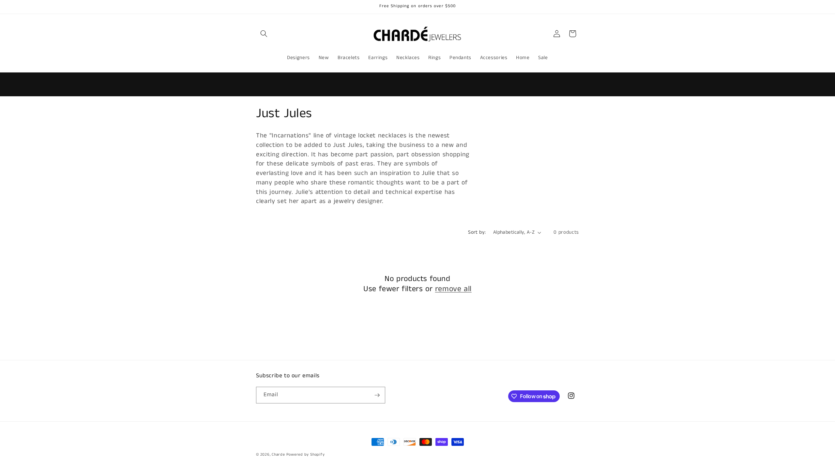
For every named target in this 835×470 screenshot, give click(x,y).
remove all (453, 289)
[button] (264, 33)
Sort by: (477, 232)
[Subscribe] (377, 395)
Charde (279, 454)
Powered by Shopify (305, 454)
